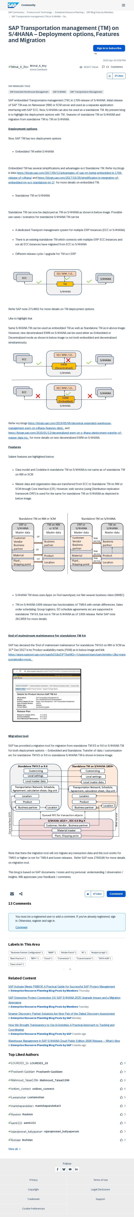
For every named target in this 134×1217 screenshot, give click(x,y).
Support (100, 1199)
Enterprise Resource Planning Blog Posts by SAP (41, 1018)
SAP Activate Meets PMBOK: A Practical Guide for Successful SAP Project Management (61, 986)
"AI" (82, 952)
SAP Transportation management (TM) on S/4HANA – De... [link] (39, 16)
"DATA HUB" (103, 958)
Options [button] (95, 54)
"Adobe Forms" (68, 952)
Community (28, 5)
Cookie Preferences (33, 1208)
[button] (110, 76)
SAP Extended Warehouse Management (29, 92)
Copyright (33, 1189)
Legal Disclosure (100, 1189)
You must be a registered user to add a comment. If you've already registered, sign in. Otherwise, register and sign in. (66, 918)
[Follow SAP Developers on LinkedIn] (76, 1169)
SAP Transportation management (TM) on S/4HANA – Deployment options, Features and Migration (63, 34)
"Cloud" (47, 958)
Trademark (33, 1199)
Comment (21, 927)
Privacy (33, 1180)
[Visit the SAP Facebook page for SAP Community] (57, 1169)
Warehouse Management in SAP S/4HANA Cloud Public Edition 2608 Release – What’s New (64, 1040)
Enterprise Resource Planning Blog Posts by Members (44, 990)
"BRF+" (34, 958)
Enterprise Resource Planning (69, 12)
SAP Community (16, 12)
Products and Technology (39, 12)
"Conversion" (63, 958)
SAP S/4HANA (59, 92)
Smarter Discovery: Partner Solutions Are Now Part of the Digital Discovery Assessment (61, 1013)
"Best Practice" (17, 958)
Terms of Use (100, 1180)
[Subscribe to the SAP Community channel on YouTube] (70, 1169)
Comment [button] (116, 893)
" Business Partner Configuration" (25, 952)
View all (13, 1149)
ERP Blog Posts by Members (100, 12)
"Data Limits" (16, 964)
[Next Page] (69, 969)
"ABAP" (51, 952)
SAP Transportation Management (86, 92)
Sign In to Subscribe (109, 48)
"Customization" (84, 958)
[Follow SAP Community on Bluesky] (63, 1169)
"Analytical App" (98, 952)
